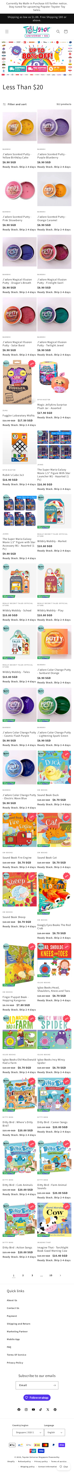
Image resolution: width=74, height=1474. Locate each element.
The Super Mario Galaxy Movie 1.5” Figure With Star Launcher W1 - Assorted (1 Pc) (53, 474)
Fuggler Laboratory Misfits (19, 415)
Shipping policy (27, 1466)
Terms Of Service (16, 1354)
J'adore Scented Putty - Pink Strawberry (17, 218)
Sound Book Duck (48, 795)
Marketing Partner (17, 1331)
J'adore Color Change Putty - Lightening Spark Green (54, 734)
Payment (12, 1315)
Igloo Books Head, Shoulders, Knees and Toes (53, 989)
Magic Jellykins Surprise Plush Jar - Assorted (52, 406)
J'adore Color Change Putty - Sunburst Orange (54, 671)
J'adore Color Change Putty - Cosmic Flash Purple (19, 734)
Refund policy (24, 1461)
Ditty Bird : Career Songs (52, 1122)
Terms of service (58, 1461)
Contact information (47, 1466)
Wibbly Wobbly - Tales (16, 672)
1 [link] (13, 1275)
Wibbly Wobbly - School (17, 610)
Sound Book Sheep (14, 917)
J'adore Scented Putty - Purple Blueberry (51, 156)
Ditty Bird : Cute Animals (18, 1185)
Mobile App (13, 1339)
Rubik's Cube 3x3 (13, 475)
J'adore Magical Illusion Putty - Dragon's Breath (17, 281)
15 (51, 1275)
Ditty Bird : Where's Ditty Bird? (18, 1123)
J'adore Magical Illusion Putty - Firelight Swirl (52, 281)
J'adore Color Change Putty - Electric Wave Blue (19, 796)
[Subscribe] (54, 1385)
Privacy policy (41, 1461)
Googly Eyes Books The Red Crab (54, 926)
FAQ (9, 1347)
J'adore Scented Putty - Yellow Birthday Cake (17, 156)
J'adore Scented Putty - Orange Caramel (51, 218)
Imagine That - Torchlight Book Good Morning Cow (52, 1249)
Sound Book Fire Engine (17, 857)
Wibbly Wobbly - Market (52, 541)
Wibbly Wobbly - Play (50, 610)
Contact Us (13, 1308)
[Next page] (60, 1275)
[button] (7, 31)
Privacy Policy (15, 1362)
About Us (12, 1300)
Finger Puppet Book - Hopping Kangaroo (16, 998)
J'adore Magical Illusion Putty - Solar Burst (17, 343)
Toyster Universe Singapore (35, 1457)
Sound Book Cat (47, 857)
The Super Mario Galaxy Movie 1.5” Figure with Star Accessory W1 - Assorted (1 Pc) (19, 544)
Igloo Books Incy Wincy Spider (51, 1061)
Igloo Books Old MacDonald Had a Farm (19, 1061)
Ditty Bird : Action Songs (17, 1247)
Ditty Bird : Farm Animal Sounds (52, 1186)
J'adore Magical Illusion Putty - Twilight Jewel (52, 343)
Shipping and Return (18, 1323)
